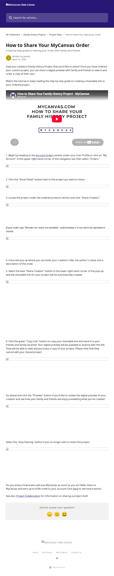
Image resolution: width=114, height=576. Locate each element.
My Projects (61, 552)
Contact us (76, 552)
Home (35, 552)
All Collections (13, 34)
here (75, 488)
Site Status (47, 552)
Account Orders (45, 155)
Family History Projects (34, 34)
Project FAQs (55, 34)
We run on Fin (59, 567)
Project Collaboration (28, 496)
